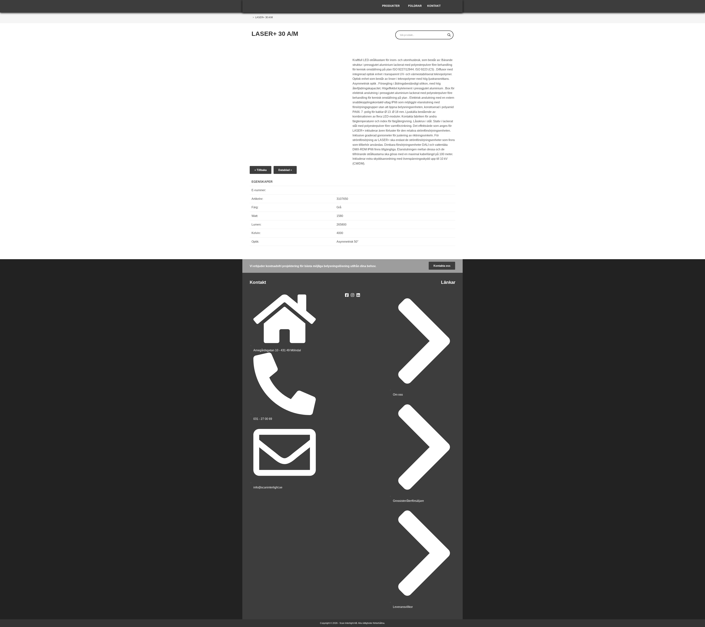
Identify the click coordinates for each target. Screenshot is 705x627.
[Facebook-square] (347, 295)
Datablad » (285, 170)
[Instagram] (352, 295)
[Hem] (251, 17)
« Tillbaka (260, 170)
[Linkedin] (358, 295)
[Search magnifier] (449, 34)
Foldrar (415, 5)
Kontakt (434, 5)
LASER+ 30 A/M (264, 17)
